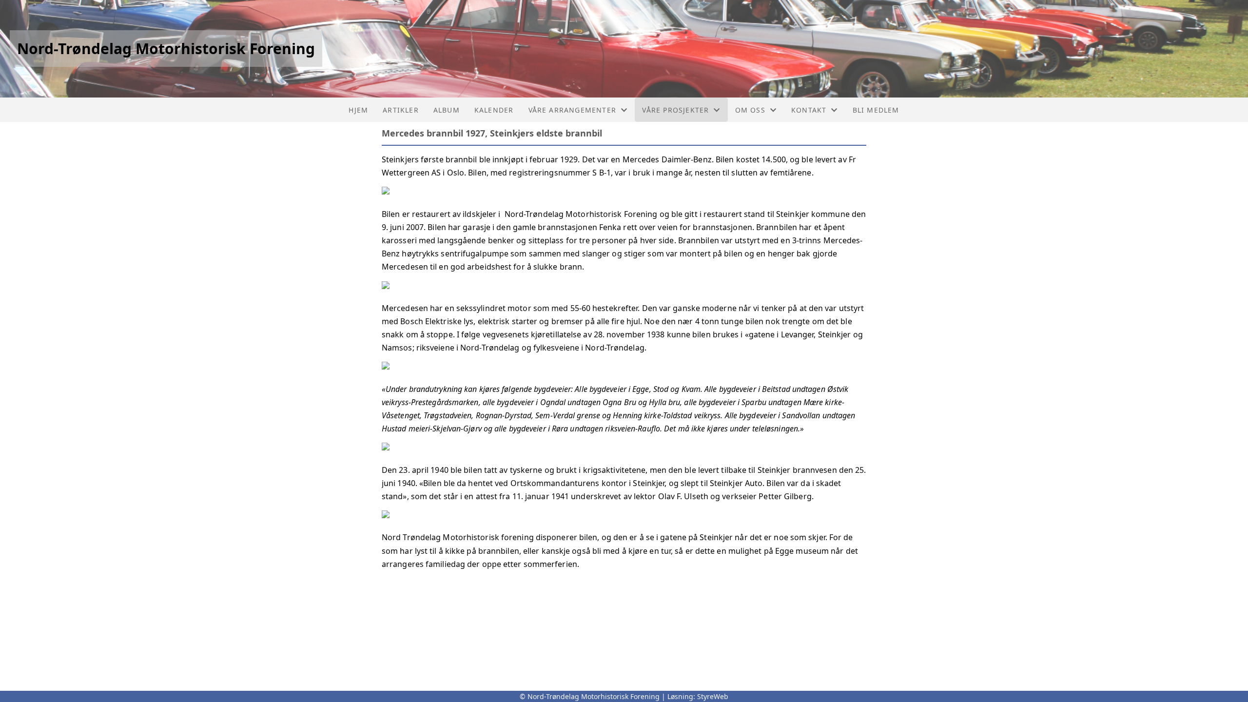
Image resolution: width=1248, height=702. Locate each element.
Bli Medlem (876, 110)
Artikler (401, 110)
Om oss (750, 110)
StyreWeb (712, 696)
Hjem (358, 110)
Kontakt (808, 110)
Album (446, 110)
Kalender (494, 110)
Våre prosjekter (675, 110)
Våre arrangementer (572, 110)
